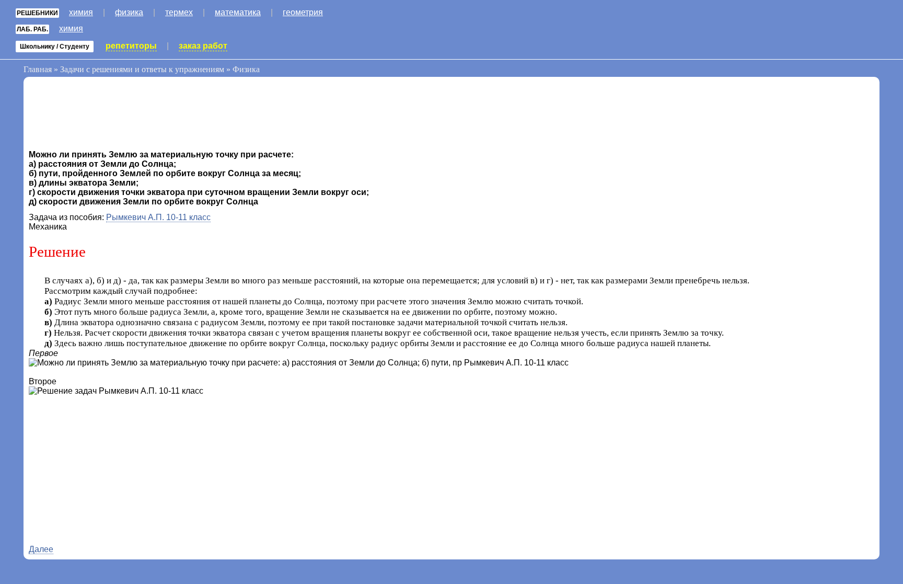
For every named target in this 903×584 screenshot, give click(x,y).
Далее (41, 549)
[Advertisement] (112, 116)
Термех (179, 12)
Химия (81, 12)
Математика (238, 12)
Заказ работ (203, 45)
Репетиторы (131, 45)
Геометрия (303, 12)
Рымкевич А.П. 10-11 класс (158, 217)
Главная (38, 69)
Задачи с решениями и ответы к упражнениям (142, 69)
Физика (129, 12)
